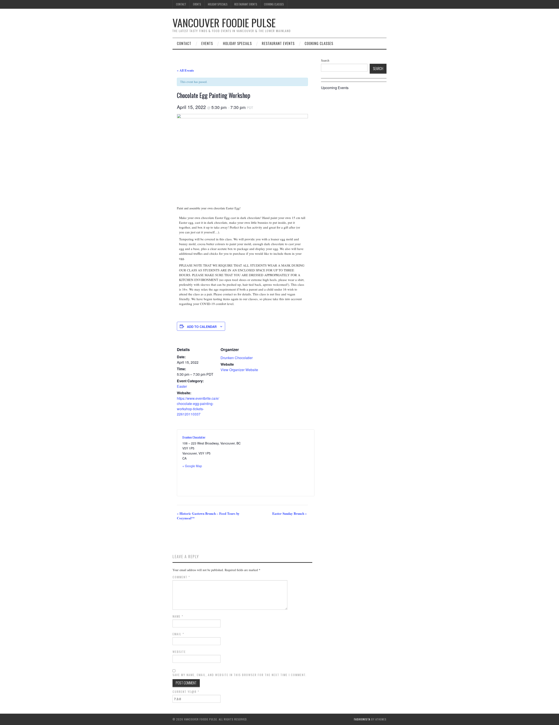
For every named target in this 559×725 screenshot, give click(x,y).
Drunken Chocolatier (237, 357)
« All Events (185, 70)
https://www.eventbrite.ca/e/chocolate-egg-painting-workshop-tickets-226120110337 (198, 406)
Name (178, 616)
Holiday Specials (218, 4)
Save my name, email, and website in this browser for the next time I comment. (240, 675)
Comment (181, 577)
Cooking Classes (274, 4)
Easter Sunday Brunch (289, 513)
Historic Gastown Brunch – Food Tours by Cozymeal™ (208, 515)
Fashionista (362, 719)
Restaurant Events (245, 4)
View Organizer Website (239, 369)
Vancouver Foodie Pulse (224, 22)
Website (179, 651)
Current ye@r (186, 691)
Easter (182, 386)
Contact (181, 4)
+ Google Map (192, 466)
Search (325, 60)
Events (197, 4)
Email (178, 634)
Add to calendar (202, 326)
